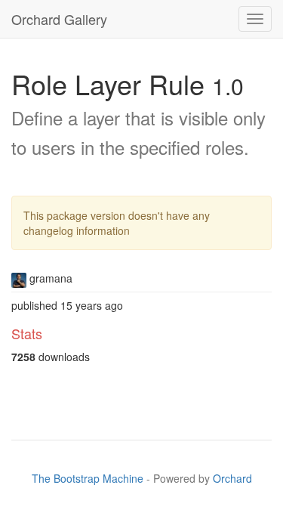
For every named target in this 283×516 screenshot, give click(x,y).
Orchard (232, 478)
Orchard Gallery (59, 19)
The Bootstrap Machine (87, 478)
